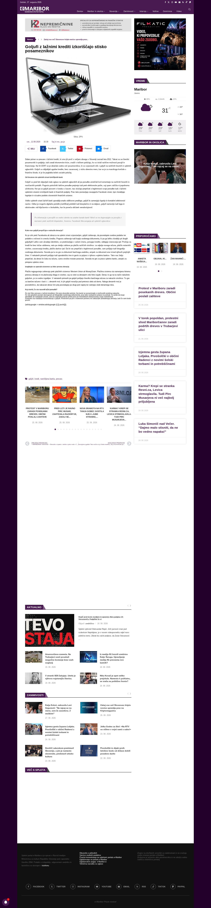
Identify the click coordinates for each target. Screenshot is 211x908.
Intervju (143, 11)
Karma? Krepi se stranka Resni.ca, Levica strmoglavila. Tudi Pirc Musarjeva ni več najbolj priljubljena (157, 393)
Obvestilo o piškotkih (88, 853)
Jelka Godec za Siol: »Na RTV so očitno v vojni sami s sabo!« (115, 728)
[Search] (189, 9)
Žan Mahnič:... (178, 258)
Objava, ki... (160, 258)
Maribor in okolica (95, 11)
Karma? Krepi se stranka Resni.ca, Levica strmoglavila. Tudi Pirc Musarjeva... (119, 414)
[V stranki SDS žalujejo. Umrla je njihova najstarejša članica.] (33, 678)
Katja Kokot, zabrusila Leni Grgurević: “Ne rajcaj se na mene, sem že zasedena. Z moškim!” (58, 709)
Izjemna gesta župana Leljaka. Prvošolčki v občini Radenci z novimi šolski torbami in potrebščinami (60, 730)
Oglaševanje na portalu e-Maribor (93, 859)
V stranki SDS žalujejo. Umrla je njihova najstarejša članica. (60, 677)
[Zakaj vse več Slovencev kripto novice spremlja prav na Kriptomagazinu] (88, 707)
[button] (38, 39)
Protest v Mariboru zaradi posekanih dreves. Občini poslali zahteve (157, 292)
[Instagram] (172, 2)
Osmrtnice (167, 11)
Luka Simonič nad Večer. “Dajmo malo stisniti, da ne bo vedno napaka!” (158, 427)
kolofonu (45, 865)
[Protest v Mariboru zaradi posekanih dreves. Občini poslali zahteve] (37, 395)
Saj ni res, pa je (58, 142)
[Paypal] (190, 2)
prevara (59, 379)
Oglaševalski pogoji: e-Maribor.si (93, 862)
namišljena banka (47, 379)
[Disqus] (78, 487)
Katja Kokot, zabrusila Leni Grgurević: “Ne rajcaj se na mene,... (160, 165)
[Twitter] (169, 2)
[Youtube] (176, 2)
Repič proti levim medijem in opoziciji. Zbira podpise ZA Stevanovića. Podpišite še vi (101, 618)
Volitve (156, 11)
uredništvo (89, 623)
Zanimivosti (128, 11)
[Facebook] (165, 2)
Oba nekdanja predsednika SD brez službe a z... (63, 40)
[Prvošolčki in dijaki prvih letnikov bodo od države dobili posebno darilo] (88, 750)
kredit (37, 379)
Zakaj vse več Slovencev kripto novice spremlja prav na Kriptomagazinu (115, 708)
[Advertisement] (78, 343)
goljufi (31, 379)
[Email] (179, 2)
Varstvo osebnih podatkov (90, 855)
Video (179, 11)
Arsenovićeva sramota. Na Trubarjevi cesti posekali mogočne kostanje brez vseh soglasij (59, 658)
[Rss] (183, 2)
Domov (80, 11)
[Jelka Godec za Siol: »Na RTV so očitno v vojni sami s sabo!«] (88, 729)
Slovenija (113, 11)
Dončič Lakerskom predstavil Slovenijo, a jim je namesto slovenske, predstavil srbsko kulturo (59, 752)
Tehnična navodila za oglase (91, 864)
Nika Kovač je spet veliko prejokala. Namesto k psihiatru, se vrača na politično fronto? (115, 678)
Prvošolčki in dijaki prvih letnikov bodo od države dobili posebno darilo (115, 751)
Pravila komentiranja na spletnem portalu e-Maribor (101, 857)
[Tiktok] (186, 2)
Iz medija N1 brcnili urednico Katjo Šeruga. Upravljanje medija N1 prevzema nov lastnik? (114, 658)
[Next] (130, 606)
